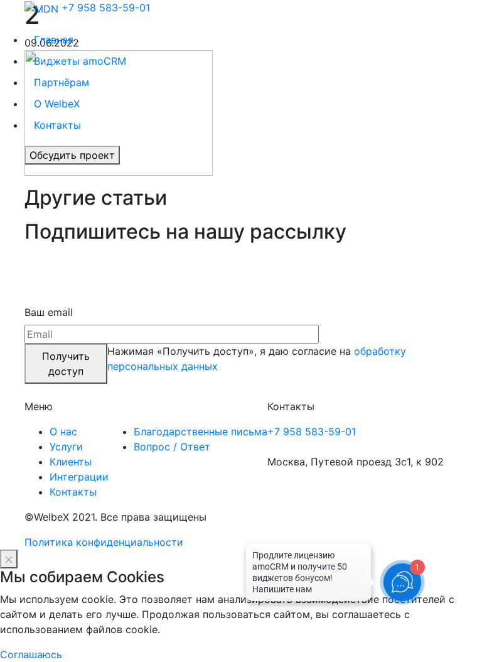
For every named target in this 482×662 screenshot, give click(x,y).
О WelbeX (57, 103)
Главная (53, 39)
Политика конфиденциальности (103, 542)
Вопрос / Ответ (172, 446)
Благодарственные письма (200, 431)
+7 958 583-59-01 (106, 7)
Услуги (66, 446)
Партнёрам (61, 82)
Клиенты (71, 461)
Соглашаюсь (31, 654)
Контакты (57, 125)
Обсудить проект (72, 155)
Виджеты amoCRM (80, 61)
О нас (63, 431)
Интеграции (79, 476)
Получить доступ (66, 363)
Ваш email (48, 312)
